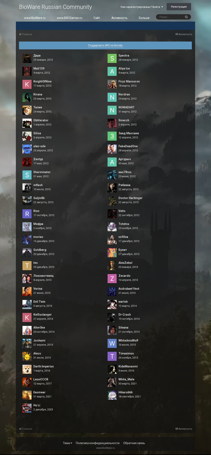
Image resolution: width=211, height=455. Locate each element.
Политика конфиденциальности (98, 443)
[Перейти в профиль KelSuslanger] (27, 317)
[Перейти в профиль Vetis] (112, 213)
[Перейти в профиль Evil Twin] (27, 304)
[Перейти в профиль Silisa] (27, 136)
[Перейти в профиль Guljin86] (27, 200)
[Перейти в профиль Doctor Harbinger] (112, 200)
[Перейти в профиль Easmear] (27, 395)
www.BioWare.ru (35, 18)
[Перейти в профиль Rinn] (27, 213)
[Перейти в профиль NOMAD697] (112, 110)
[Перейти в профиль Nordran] (112, 97)
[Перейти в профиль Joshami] (27, 343)
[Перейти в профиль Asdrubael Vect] (112, 291)
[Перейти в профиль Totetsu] (112, 226)
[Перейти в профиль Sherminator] (27, 174)
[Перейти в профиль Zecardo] (112, 278)
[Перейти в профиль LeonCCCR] (27, 382)
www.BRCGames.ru (69, 18)
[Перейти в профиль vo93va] (112, 239)
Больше (144, 18)
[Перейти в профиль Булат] (112, 252)
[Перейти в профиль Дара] (27, 58)
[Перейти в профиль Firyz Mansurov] (112, 84)
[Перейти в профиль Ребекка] (112, 187)
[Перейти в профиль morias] (27, 239)
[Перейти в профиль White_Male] (112, 382)
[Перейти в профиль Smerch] (112, 123)
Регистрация (179, 6)
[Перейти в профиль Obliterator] (27, 123)
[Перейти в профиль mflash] (27, 187)
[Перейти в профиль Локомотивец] (27, 278)
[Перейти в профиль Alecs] (27, 356)
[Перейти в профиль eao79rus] (112, 174)
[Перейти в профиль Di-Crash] (112, 317)
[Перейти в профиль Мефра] (27, 226)
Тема (66, 443)
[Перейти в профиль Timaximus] (112, 356)
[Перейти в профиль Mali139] (27, 71)
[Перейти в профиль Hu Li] (27, 408)
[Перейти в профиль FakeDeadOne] (112, 149)
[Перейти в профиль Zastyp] (27, 162)
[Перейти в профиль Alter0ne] (27, 330)
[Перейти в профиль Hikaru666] (112, 395)
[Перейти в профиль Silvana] (112, 330)
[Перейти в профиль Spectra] (112, 58)
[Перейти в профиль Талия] (27, 110)
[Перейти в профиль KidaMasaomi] (112, 369)
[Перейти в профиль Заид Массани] (112, 136)
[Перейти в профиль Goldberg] (27, 252)
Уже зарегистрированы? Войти (140, 6)
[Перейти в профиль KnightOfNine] (27, 84)
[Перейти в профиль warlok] (112, 304)
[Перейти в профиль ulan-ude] (27, 149)
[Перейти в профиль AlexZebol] (112, 265)
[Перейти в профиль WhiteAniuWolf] (112, 343)
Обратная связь (134, 443)
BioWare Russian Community (55, 6)
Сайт (97, 18)
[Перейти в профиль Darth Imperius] (27, 369)
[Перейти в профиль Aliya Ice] (112, 71)
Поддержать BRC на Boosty (105, 45)
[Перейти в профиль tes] (27, 265)
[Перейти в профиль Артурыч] (112, 162)
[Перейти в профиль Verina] (27, 291)
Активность (119, 18)
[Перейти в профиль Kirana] (27, 97)
